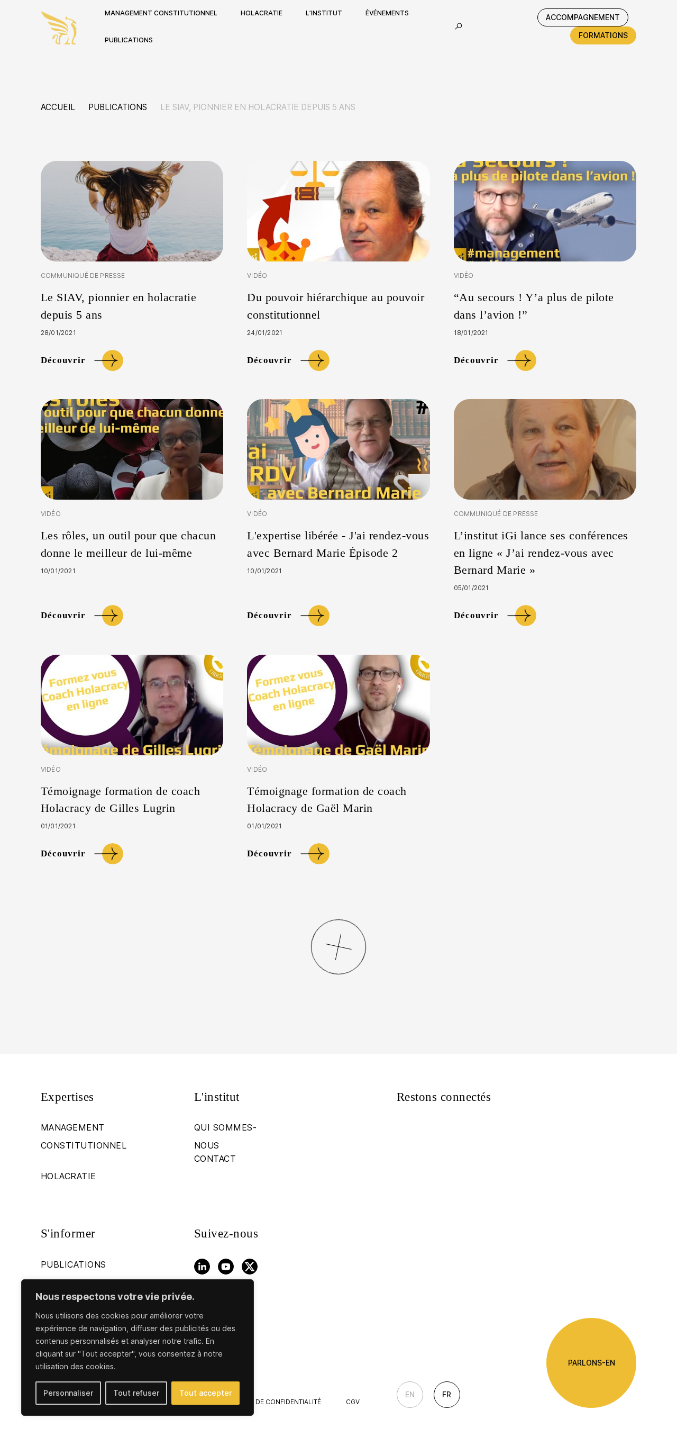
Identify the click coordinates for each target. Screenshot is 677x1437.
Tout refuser (136, 1392)
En (410, 1394)
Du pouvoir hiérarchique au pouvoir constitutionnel (335, 306)
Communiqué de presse (83, 275)
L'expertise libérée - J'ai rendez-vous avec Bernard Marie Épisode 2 (338, 544)
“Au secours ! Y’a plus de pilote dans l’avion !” (534, 306)
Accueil (58, 107)
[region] (137, 1347)
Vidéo (257, 275)
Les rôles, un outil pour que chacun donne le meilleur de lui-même (128, 544)
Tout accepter (205, 1392)
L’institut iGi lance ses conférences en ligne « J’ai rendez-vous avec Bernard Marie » (541, 552)
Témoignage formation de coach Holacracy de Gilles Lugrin (120, 799)
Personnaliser (68, 1392)
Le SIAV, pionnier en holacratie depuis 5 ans (119, 306)
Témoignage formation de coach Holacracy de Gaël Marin (327, 799)
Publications (117, 107)
